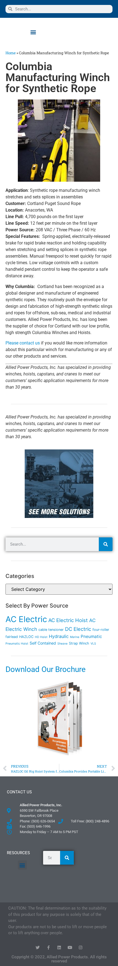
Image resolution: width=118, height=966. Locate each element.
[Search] (106, 544)
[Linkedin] (59, 947)
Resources (18, 852)
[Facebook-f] (48, 947)
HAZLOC (26, 637)
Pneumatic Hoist (16, 643)
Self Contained (43, 643)
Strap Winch (79, 643)
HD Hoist (41, 637)
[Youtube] (70, 947)
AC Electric (26, 619)
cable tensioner (51, 630)
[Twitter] (38, 947)
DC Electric (78, 629)
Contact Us (19, 792)
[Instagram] (80, 947)
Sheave (62, 643)
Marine (74, 637)
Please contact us (22, 343)
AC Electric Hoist (68, 620)
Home (10, 52)
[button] (33, 31)
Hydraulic (59, 636)
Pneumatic (91, 636)
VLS (93, 643)
